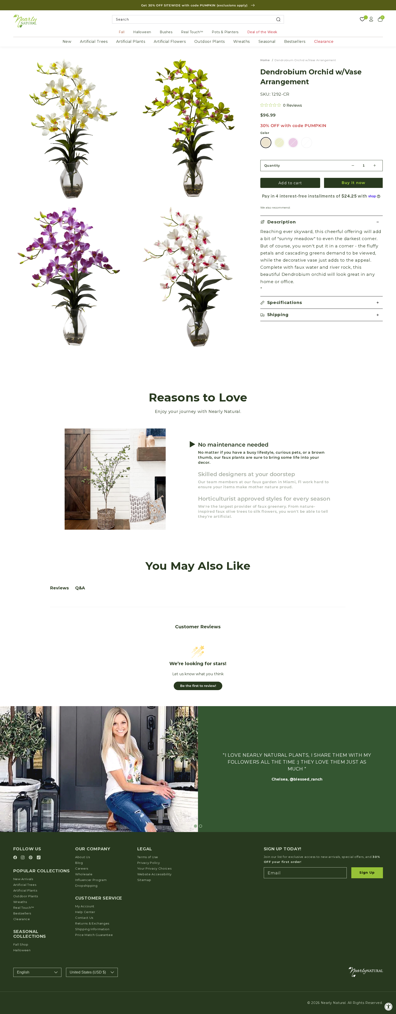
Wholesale (83, 874)
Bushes (166, 32)
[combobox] (198, 19)
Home (265, 60)
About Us (82, 857)
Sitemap (144, 880)
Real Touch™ (192, 32)
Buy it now (354, 183)
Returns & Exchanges (92, 923)
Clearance (324, 41)
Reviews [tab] (59, 588)
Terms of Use (147, 857)
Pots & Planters (225, 32)
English (23, 972)
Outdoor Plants (209, 41)
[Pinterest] (31, 857)
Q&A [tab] (80, 588)
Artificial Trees (93, 41)
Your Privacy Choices (154, 868)
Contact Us (84, 917)
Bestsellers (294, 41)
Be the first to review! (198, 686)
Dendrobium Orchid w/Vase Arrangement (305, 60)
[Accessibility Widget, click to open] (388, 1006)
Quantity (272, 165)
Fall (121, 32)
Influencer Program (91, 880)
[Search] (278, 19)
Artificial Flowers (170, 41)
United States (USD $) (88, 972)
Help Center (85, 912)
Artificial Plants (130, 41)
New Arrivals (23, 879)
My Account (84, 906)
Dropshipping (86, 885)
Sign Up (367, 872)
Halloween (142, 32)
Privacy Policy (148, 863)
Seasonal (267, 41)
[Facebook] (15, 857)
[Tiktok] (39, 857)
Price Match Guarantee (94, 935)
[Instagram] (23, 857)
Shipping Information (92, 929)
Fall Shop (20, 944)
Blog (79, 863)
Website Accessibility (154, 874)
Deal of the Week (262, 32)
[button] (321, 222)
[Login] (371, 19)
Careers (81, 868)
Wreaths (241, 41)
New (67, 41)
